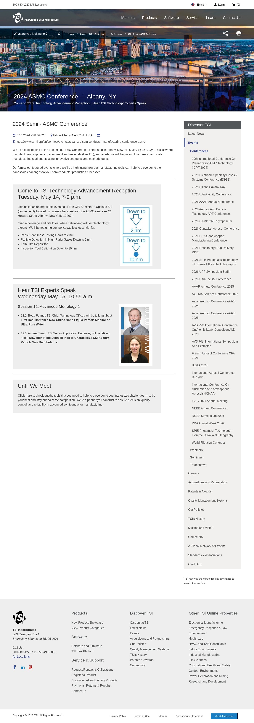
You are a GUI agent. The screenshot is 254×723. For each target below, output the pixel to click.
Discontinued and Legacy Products (94, 680)
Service (192, 18)
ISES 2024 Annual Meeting (210, 401)
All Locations (39, 4)
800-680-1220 (21, 4)
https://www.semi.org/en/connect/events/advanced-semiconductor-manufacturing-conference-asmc (80, 141)
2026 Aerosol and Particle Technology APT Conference (211, 211)
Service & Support (87, 660)
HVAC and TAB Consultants (207, 644)
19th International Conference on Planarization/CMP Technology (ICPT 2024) (214, 163)
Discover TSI (86, 34)
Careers (193, 473)
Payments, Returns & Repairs (90, 685)
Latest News (196, 133)
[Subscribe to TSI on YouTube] (30, 667)
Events (101, 34)
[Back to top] (249, 718)
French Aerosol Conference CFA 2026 (213, 355)
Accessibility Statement (189, 715)
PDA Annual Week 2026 (208, 423)
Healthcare (196, 638)
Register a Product (83, 675)
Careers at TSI (139, 622)
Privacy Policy (118, 715)
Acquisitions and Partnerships (208, 482)
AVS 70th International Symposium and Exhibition (215, 344)
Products (149, 18)
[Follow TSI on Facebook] (15, 667)
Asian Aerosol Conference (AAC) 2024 (213, 303)
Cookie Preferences (224, 716)
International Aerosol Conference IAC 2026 (213, 375)
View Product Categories (87, 628)
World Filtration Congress (209, 442)
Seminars (196, 457)
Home (71, 34)
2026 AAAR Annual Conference (213, 201)
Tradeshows (198, 464)
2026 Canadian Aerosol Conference (215, 228)
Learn (211, 18)
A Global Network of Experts (206, 546)
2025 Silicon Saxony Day (208, 187)
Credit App (195, 564)
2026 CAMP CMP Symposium (212, 221)
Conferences (116, 34)
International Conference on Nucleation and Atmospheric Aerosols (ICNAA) (210, 389)
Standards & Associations (205, 555)
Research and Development (207, 681)
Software (171, 18)
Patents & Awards (200, 491)
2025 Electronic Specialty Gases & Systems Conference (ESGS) (215, 177)
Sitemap (163, 715)
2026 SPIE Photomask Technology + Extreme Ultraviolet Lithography (215, 262)
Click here (25, 395)
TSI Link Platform (82, 651)
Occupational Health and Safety (210, 665)
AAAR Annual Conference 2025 (213, 286)
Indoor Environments (202, 649)
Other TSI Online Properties (213, 613)
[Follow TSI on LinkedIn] (23, 667)
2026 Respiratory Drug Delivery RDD (213, 250)
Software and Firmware (86, 646)
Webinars (196, 450)
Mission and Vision (200, 527)
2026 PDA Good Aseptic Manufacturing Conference (209, 238)
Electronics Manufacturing (206, 622)
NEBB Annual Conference (209, 408)
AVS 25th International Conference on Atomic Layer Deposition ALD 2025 (215, 330)
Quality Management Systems (208, 500)
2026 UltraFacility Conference (211, 279)
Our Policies (196, 509)
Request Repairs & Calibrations (92, 669)
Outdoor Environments (203, 670)
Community (195, 537)
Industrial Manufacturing (204, 654)
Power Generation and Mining (208, 676)
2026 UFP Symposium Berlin (211, 271)
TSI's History (196, 518)
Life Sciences (198, 660)
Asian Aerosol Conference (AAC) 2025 (213, 315)
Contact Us (232, 18)
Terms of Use (142, 715)
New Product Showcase (87, 622)
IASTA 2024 (200, 365)
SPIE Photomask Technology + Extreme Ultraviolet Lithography (212, 433)
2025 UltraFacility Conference (211, 194)
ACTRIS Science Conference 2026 (215, 294)
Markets (128, 18)
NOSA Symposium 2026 (208, 415)
